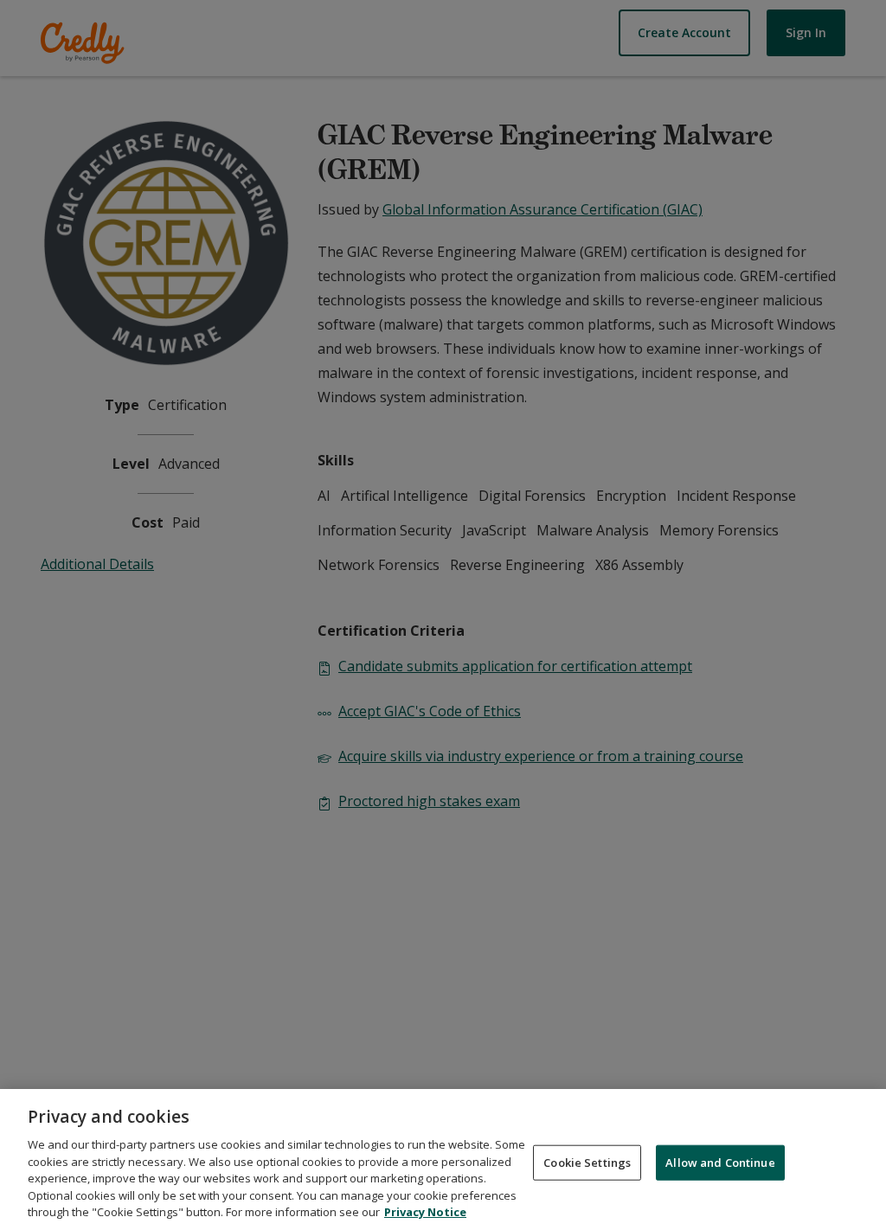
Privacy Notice (425, 1212)
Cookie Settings (587, 1161)
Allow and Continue (719, 1161)
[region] (443, 1159)
